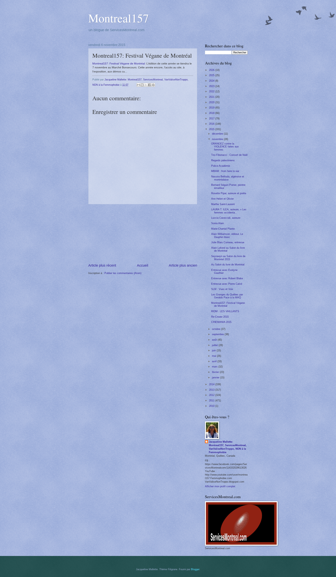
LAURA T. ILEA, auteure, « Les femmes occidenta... (228, 211)
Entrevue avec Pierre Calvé (226, 283)
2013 (212, 389)
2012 (212, 395)
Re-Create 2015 (220, 316)
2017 (212, 118)
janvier (216, 377)
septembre (218, 334)
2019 (212, 107)
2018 (212, 113)
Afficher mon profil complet (220, 486)
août (215, 339)
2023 (212, 86)
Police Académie (220, 165)
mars (215, 366)
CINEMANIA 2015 (221, 322)
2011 (212, 400)
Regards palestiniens (223, 160)
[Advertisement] (143, 233)
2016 (212, 123)
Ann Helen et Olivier (222, 198)
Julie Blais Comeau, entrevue (227, 242)
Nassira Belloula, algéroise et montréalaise (227, 178)
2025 (212, 75)
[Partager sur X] (146, 85)
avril (214, 361)
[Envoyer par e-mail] (138, 85)
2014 (212, 384)
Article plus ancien (183, 265)
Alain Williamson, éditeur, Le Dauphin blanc (227, 235)
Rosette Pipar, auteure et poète (228, 193)
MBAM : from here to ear (225, 171)
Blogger (195, 569)
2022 (212, 91)
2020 (212, 102)
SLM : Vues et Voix (222, 289)
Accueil (142, 265)
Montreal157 (118, 18)
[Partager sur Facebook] (149, 85)
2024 (212, 80)
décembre (218, 133)
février (216, 372)
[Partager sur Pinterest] (153, 85)
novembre (218, 139)
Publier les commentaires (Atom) (122, 273)
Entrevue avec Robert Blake (227, 278)
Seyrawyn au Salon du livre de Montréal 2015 (228, 258)
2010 (212, 405)
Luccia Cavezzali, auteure (225, 217)
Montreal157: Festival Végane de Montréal (118, 63)
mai (214, 355)
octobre (216, 329)
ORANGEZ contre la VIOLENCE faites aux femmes (225, 146)
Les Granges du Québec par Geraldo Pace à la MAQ (227, 296)
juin (214, 350)
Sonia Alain (217, 223)
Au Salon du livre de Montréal (227, 264)
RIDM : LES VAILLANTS (225, 311)
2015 (212, 129)
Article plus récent (102, 265)
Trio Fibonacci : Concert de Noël (229, 154)
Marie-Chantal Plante (223, 228)
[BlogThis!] (142, 85)
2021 (212, 96)
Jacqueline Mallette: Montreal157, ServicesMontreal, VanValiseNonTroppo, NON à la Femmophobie (228, 447)
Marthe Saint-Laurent (223, 204)
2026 (212, 70)
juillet (215, 345)
